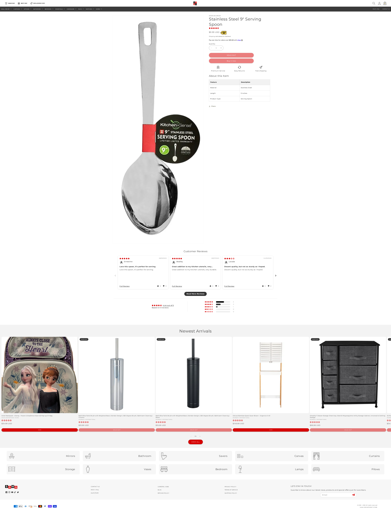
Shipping (212, 36)
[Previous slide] (115, 275)
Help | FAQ (95, 489)
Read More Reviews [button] (195, 294)
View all (195, 442)
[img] (125, 259)
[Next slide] (275, 275)
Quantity (212, 44)
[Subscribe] (353, 495)
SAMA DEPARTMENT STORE (368, 507)
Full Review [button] (125, 286)
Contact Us (95, 486)
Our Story (95, 493)
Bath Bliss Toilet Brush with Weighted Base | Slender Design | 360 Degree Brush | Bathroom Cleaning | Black (193, 416)
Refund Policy (163, 493)
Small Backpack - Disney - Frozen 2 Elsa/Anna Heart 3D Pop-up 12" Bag (27, 415)
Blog (159, 490)
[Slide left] (191, 436)
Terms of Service (231, 490)
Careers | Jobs (163, 486)
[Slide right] (200, 436)
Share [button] (213, 106)
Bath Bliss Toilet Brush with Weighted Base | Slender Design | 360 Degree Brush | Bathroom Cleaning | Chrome (116, 416)
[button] (374, 3)
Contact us (386, 9)
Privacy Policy (230, 486)
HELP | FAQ (376, 9)
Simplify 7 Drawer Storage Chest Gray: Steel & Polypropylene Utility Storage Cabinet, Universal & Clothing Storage (347, 416)
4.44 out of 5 (168, 305)
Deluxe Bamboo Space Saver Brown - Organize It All (251, 415)
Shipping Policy (231, 493)
